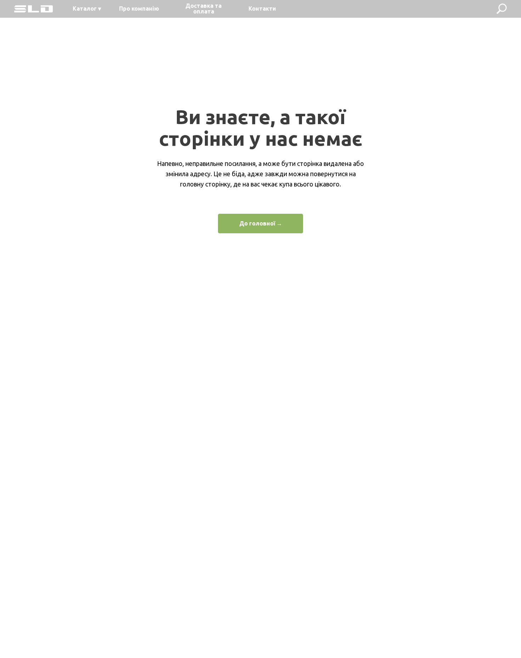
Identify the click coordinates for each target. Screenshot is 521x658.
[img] (33, 8)
